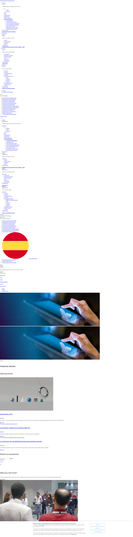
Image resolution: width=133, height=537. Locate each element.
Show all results (3, 286)
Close (1, 266)
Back (3, 121)
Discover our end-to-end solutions (9, 31)
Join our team (4, 63)
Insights (5, 154)
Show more (2, 459)
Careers (5, 169)
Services (6, 121)
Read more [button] (2, 422)
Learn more (4, 125)
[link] (7, 0)
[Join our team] (67, 62)
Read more (2, 418)
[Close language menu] (5, 217)
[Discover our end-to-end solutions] (67, 30)
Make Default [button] (13, 97)
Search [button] (1, 94)
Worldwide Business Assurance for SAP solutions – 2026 (13, 167)
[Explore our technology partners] (67, 87)
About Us (6, 187)
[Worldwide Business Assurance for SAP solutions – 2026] (67, 45)
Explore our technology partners (8, 88)
